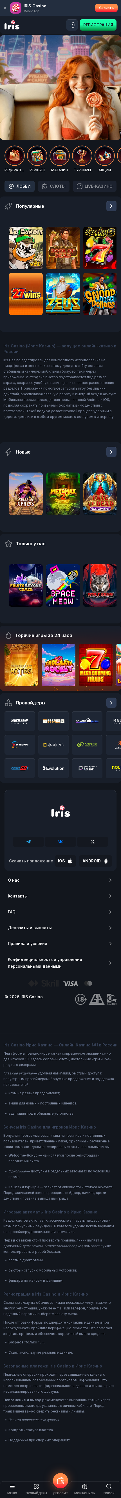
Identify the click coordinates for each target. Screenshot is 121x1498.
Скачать (106, 8)
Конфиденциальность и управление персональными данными (45, 963)
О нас (13, 880)
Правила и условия (27, 943)
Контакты (18, 896)
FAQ (11, 911)
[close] (5, 8)
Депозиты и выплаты (30, 927)
